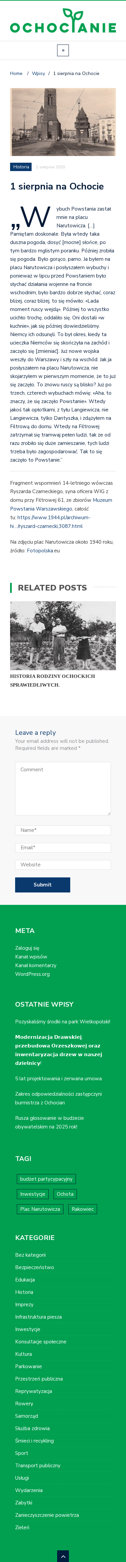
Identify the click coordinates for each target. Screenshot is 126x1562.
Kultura (23, 1354)
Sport (21, 1453)
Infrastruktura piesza (38, 1317)
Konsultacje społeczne (41, 1341)
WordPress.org (32, 974)
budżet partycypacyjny (46, 1179)
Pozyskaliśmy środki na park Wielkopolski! (62, 1021)
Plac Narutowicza (40, 1209)
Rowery (24, 1403)
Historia (21, 167)
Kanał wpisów (31, 956)
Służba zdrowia (32, 1428)
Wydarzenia (29, 1490)
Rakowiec (83, 1209)
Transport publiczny (37, 1465)
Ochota (65, 1194)
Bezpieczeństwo (34, 1267)
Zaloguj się (27, 948)
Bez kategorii (30, 1255)
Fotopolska (40, 550)
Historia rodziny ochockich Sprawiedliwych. (52, 681)
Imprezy (24, 1304)
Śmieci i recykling (34, 1440)
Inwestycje (32, 1194)
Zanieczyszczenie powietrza (47, 1515)
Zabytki (23, 1502)
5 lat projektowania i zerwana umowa (58, 1078)
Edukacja (25, 1279)
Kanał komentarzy (35, 965)
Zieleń (22, 1527)
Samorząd (26, 1416)
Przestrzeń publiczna (39, 1379)
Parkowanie (28, 1366)
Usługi (22, 1478)
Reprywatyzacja (33, 1391)
